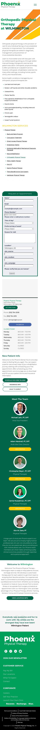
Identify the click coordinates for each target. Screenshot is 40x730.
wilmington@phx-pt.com (15, 320)
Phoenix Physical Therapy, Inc (24, 726)
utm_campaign (10, 263)
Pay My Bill (7, 671)
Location (8, 245)
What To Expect (9, 678)
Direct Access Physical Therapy (17, 141)
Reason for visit (10, 232)
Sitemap (20, 722)
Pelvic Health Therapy (14, 161)
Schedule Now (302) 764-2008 (15, 380)
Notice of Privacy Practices (20, 713)
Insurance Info (15, 384)
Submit (12, 273)
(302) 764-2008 (14, 312)
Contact (6, 681)
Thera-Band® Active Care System (17, 172)
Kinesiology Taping (13, 145)
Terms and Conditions (10, 711)
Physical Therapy (10, 130)
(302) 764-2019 (12, 316)
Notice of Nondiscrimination (20, 715)
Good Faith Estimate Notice (27, 711)
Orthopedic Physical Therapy (16, 157)
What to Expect (15, 389)
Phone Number (10, 212)
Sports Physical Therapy (14, 168)
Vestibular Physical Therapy (16, 175)
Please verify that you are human (17, 269)
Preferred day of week (13, 226)
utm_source (9, 251)
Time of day (9, 220)
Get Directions (10, 307)
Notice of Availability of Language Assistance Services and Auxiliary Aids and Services (20, 719)
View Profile (20, 449)
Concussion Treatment (14, 138)
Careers (6, 693)
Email (6, 204)
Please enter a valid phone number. (17, 217)
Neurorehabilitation (13, 154)
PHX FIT (9, 164)
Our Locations (9, 674)
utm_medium (9, 257)
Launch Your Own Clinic (13, 700)
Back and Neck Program (15, 134)
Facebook (20, 324)
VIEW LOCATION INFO (20, 598)
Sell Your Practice (10, 697)
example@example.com (13, 209)
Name (7, 198)
